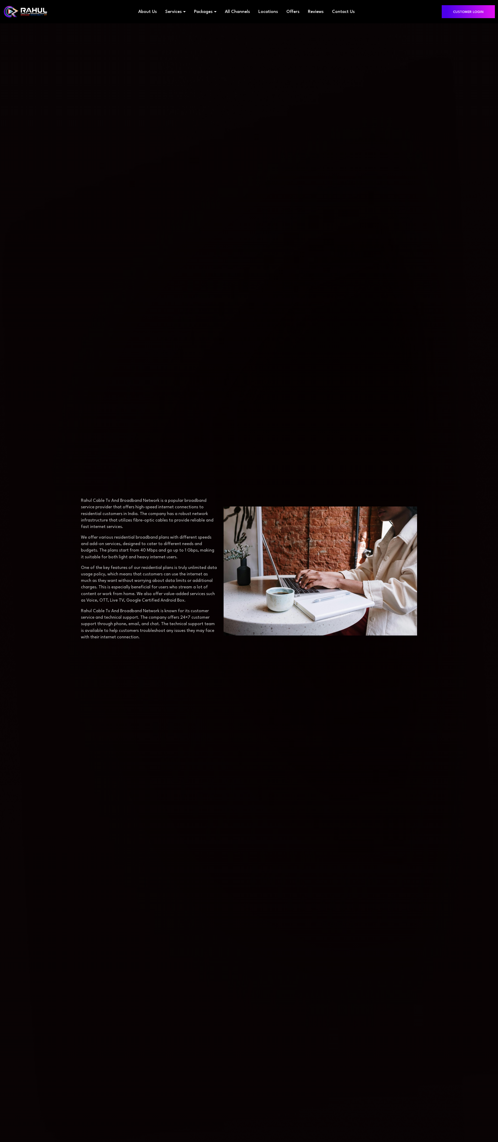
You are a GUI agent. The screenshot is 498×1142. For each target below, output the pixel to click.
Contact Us (343, 12)
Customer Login (468, 12)
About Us (147, 12)
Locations (268, 12)
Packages (203, 12)
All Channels (237, 12)
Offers (293, 12)
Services (173, 12)
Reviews (316, 12)
